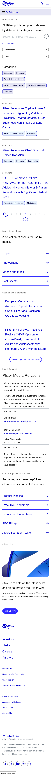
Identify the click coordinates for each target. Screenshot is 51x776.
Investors (8, 639)
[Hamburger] (47, 3)
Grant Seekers (8, 680)
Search (42, 3)
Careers (7, 651)
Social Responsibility (36, 85)
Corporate (8, 73)
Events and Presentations (18, 514)
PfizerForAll (7, 669)
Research (31, 133)
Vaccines (8, 92)
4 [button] (26, 215)
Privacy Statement (10, 696)
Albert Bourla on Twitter (17, 532)
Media (6, 645)
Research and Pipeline (13, 85)
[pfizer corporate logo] (8, 3)
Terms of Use (7, 708)
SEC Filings (9, 523)
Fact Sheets (10, 281)
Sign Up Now (11, 611)
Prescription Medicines (13, 79)
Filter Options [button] (8, 44)
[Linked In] (17, 763)
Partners (7, 657)
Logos (6, 253)
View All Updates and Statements (26, 359)
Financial (20, 73)
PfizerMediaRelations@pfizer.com (20, 421)
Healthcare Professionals (13, 674)
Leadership (33, 161)
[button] (5, 214)
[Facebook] (11, 763)
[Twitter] (5, 763)
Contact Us (7, 713)
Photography (10, 262)
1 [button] (12, 215)
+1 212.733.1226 (12, 442)
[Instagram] (23, 763)
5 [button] (31, 215)
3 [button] (21, 215)
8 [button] (45, 215)
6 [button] (36, 215)
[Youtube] (29, 763)
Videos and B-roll (13, 271)
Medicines (31, 203)
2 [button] (17, 215)
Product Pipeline (12, 495)
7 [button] (40, 215)
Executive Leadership (15, 505)
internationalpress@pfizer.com (18, 433)
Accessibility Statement (12, 702)
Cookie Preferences (8, 774)
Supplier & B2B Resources (13, 685)
